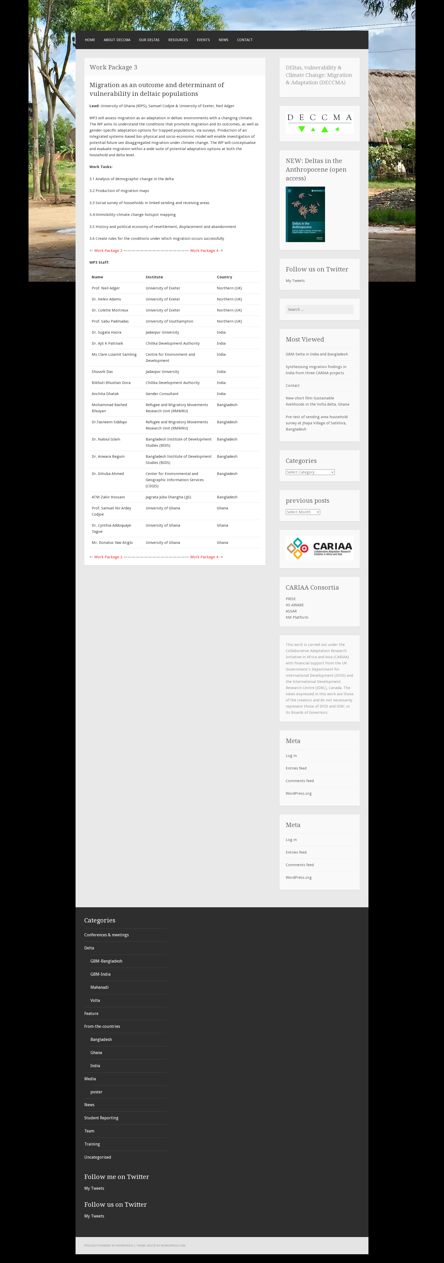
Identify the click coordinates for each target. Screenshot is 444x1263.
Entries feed (296, 768)
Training (92, 1144)
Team (89, 1131)
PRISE (291, 599)
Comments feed (300, 781)
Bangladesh (101, 1039)
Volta (95, 1000)
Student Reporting (101, 1117)
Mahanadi (99, 987)
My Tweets (295, 280)
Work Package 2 (108, 250)
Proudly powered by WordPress (108, 1245)
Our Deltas (149, 40)
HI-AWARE (295, 605)
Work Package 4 (204, 250)
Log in (291, 755)
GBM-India (100, 974)
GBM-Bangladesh (106, 961)
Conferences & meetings (106, 934)
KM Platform (297, 617)
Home (90, 40)
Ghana (96, 1052)
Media (90, 1078)
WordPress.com (173, 1245)
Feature (91, 1013)
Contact (245, 40)
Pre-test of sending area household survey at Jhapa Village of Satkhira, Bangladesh (317, 423)
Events (203, 40)
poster (96, 1092)
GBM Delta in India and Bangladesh (317, 354)
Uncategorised (97, 1157)
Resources (178, 40)
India (95, 1065)
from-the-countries (102, 1026)
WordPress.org (299, 793)
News (223, 40)
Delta (89, 948)
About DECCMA (117, 40)
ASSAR (291, 611)
